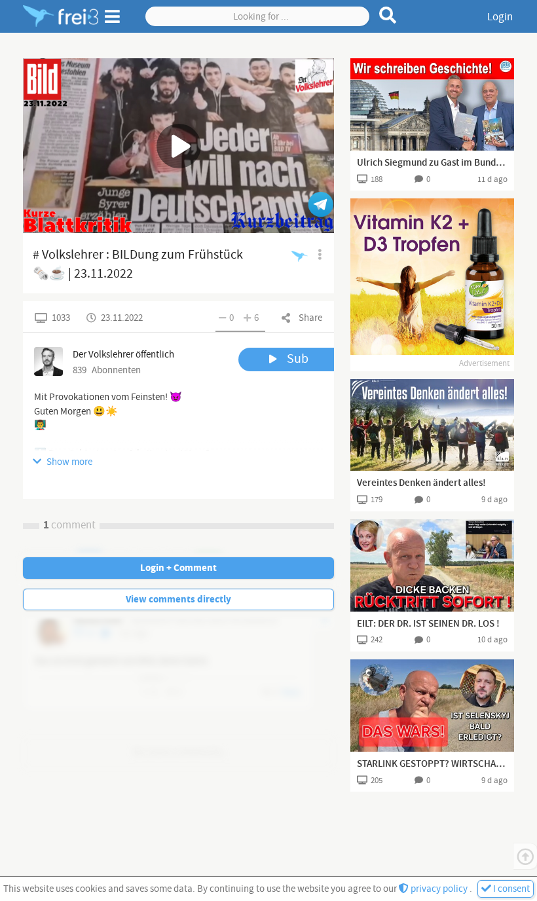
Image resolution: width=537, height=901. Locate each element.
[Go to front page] (60, 16)
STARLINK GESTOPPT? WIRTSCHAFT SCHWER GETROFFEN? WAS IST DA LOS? (432, 764)
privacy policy (439, 889)
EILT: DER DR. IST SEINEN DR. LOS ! (428, 624)
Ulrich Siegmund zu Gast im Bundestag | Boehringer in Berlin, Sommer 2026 (432, 163)
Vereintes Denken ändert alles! (421, 483)
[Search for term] (388, 15)
